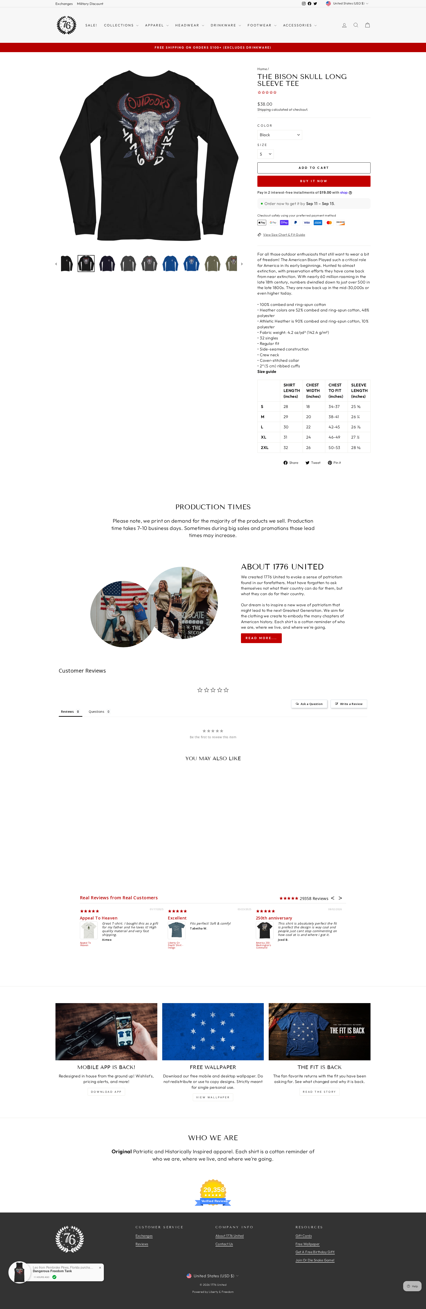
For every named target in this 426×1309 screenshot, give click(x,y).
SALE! (91, 25)
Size (262, 145)
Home (262, 69)
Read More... (261, 638)
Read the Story (319, 1091)
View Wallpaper (213, 1097)
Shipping (264, 109)
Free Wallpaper (308, 1244)
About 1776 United (229, 1236)
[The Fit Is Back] (320, 1031)
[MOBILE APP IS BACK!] (106, 1031)
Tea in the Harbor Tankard (111, 918)
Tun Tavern (178, 943)
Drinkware (224, 25)
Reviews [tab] (67, 711)
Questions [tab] (96, 711)
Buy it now (314, 181)
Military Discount (90, 4)
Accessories (298, 25)
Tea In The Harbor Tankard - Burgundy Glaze (90, 948)
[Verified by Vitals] (54, 1277)
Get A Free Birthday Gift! (315, 1252)
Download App (106, 1091)
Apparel (155, 25)
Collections (119, 25)
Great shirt (183, 918)
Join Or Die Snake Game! (315, 1260)
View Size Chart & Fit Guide (284, 234)
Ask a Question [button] (312, 704)
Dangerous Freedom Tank (52, 1271)
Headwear (188, 25)
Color (265, 126)
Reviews (142, 1244)
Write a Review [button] (351, 704)
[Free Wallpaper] (213, 1031)
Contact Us (224, 1244)
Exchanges (64, 4)
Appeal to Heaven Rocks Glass (268, 941)
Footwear (260, 25)
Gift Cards (304, 1236)
